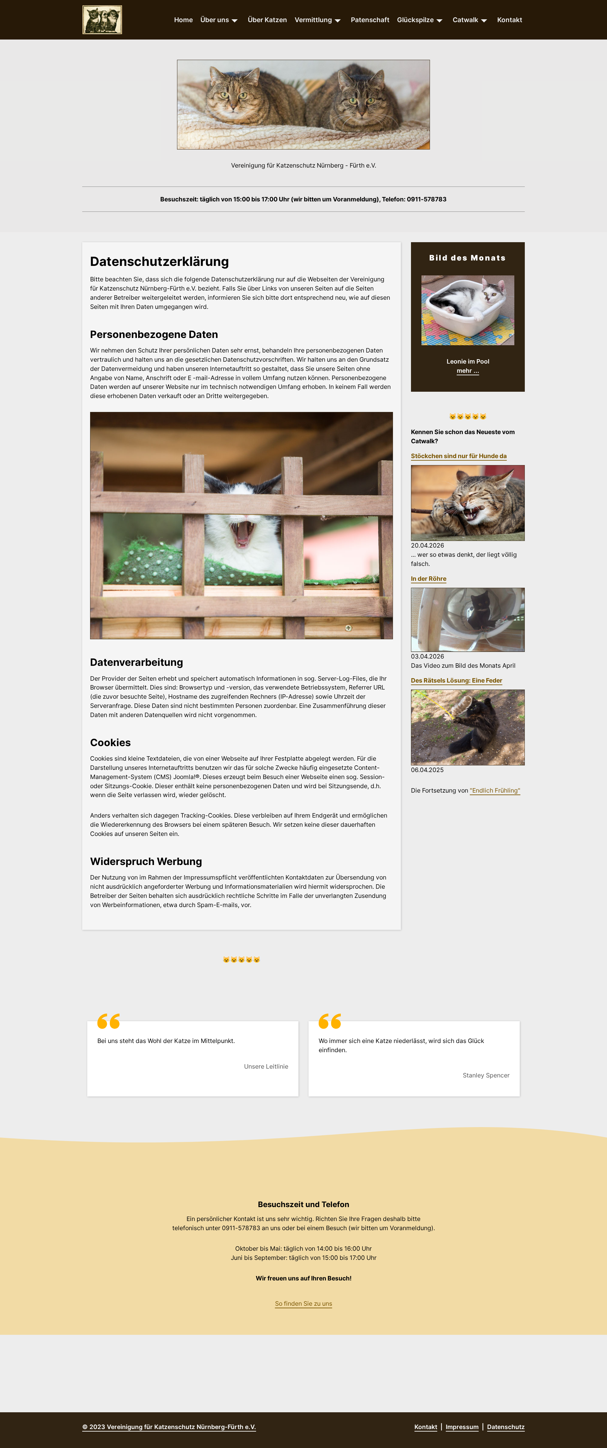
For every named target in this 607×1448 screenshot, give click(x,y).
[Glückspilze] (439, 19)
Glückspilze (415, 20)
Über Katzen (267, 20)
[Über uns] (234, 19)
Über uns (214, 20)
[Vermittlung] (337, 19)
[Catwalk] (484, 19)
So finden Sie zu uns (303, 1303)
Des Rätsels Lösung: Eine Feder (456, 680)
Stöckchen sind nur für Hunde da (459, 456)
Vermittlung (313, 20)
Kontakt (509, 20)
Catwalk (465, 20)
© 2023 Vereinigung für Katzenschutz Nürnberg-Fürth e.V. (169, 1427)
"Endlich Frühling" (495, 790)
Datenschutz (506, 1427)
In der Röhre (428, 578)
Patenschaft (370, 20)
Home (183, 20)
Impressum (462, 1427)
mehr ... (468, 370)
